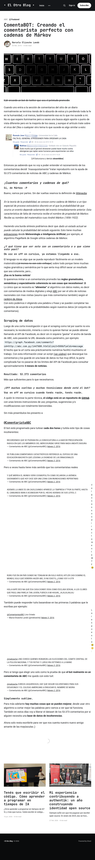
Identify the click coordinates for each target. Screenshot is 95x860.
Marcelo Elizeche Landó (25, 42)
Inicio (41, 5)
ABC (6, 19)
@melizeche (12, 659)
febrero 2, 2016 (53, 446)
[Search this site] (64, 5)
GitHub (85, 397)
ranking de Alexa (13, 299)
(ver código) (60, 353)
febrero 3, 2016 (53, 460)
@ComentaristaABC (17, 422)
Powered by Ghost (84, 841)
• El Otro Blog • (19, 5)
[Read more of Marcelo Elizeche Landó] (7, 43)
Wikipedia (81, 193)
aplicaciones (11, 234)
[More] (49, 5)
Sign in (72, 5)
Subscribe (84, 5)
